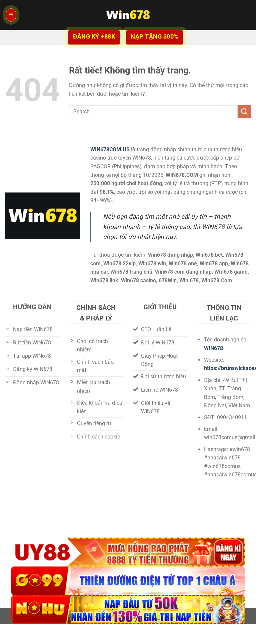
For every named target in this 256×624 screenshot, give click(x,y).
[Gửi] (244, 111)
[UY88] (128, 552)
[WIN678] (128, 15)
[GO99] (128, 580)
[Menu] (11, 15)
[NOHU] (128, 609)
